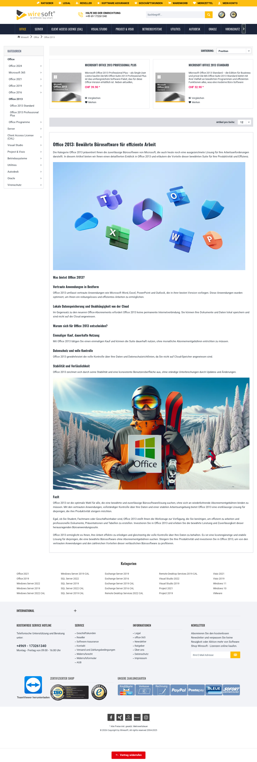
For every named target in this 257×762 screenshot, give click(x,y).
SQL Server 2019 (70, 583)
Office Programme (19, 122)
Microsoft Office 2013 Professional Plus (110, 65)
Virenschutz (14, 185)
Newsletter (140, 641)
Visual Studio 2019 (169, 583)
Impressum (141, 658)
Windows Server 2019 (28, 588)
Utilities (12, 165)
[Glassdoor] (128, 717)
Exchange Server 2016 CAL (119, 588)
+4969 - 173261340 (31, 646)
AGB (79, 662)
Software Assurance (88, 641)
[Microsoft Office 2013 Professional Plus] (66, 87)
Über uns (139, 649)
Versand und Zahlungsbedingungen (96, 649)
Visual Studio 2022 (169, 578)
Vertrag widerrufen (131, 755)
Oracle (11, 178)
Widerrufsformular (87, 658)
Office (11, 59)
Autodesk (13, 171)
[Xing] (119, 717)
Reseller (81, 637)
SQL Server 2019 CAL (72, 593)
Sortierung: (207, 51)
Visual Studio (15, 145)
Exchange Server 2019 (117, 573)
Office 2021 (15, 79)
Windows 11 (219, 583)
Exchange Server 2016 (117, 578)
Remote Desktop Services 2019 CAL (178, 573)
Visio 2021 (218, 573)
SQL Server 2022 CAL (72, 588)
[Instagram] (145, 717)
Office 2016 (15, 92)
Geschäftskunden (86, 633)
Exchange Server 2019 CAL (119, 583)
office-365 (140, 637)
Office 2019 (15, 85)
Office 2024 (15, 66)
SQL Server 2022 (70, 578)
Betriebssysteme (17, 158)
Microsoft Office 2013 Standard (209, 65)
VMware (217, 593)
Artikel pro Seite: (225, 122)
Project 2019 (166, 593)
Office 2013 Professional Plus (24, 114)
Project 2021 (166, 588)
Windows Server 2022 (28, 583)
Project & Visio (16, 151)
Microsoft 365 (17, 72)
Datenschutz (141, 654)
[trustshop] (99, 692)
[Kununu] (137, 717)
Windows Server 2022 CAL (31, 593)
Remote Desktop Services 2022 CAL (124, 593)
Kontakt (81, 645)
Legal (138, 633)
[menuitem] (177, 3)
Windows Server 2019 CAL (75, 573)
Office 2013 (16, 99)
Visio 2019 (218, 578)
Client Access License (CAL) (21, 137)
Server (11, 128)
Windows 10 (219, 588)
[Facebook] (111, 717)
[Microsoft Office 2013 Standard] (170, 87)
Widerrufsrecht (85, 654)
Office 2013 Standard (22, 105)
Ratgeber (140, 645)
